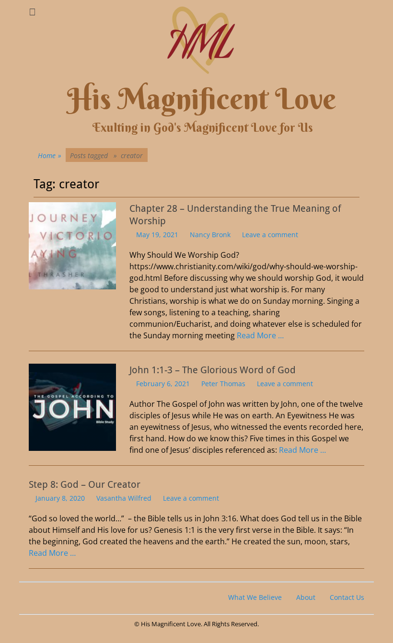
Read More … (260, 335)
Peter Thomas (223, 383)
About (305, 597)
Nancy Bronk (210, 234)
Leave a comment (270, 234)
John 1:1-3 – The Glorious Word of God (212, 370)
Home (49, 155)
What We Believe (255, 597)
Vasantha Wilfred (123, 498)
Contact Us (347, 597)
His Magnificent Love (201, 99)
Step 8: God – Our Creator (84, 484)
